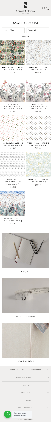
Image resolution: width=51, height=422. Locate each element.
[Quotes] (25, 250)
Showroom (25, 385)
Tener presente (25, 408)
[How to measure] (25, 295)
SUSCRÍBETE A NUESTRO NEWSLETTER (25, 370)
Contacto (25, 393)
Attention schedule (25, 377)
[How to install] (25, 340)
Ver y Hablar (25, 400)
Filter (11, 30)
